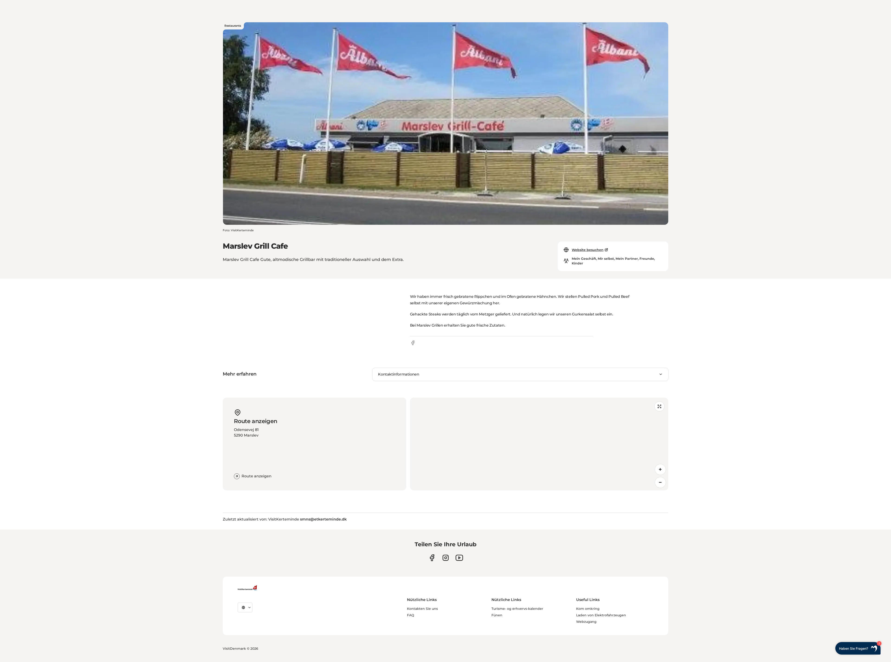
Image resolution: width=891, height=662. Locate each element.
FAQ (410, 615)
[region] (539, 444)
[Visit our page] (432, 558)
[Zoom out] (660, 482)
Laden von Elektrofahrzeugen (601, 615)
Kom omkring (588, 609)
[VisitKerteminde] (248, 588)
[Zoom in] (660, 469)
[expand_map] (659, 406)
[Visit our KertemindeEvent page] (459, 558)
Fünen (496, 615)
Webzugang (586, 622)
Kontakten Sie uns (422, 609)
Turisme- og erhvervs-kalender (517, 609)
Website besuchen (588, 250)
